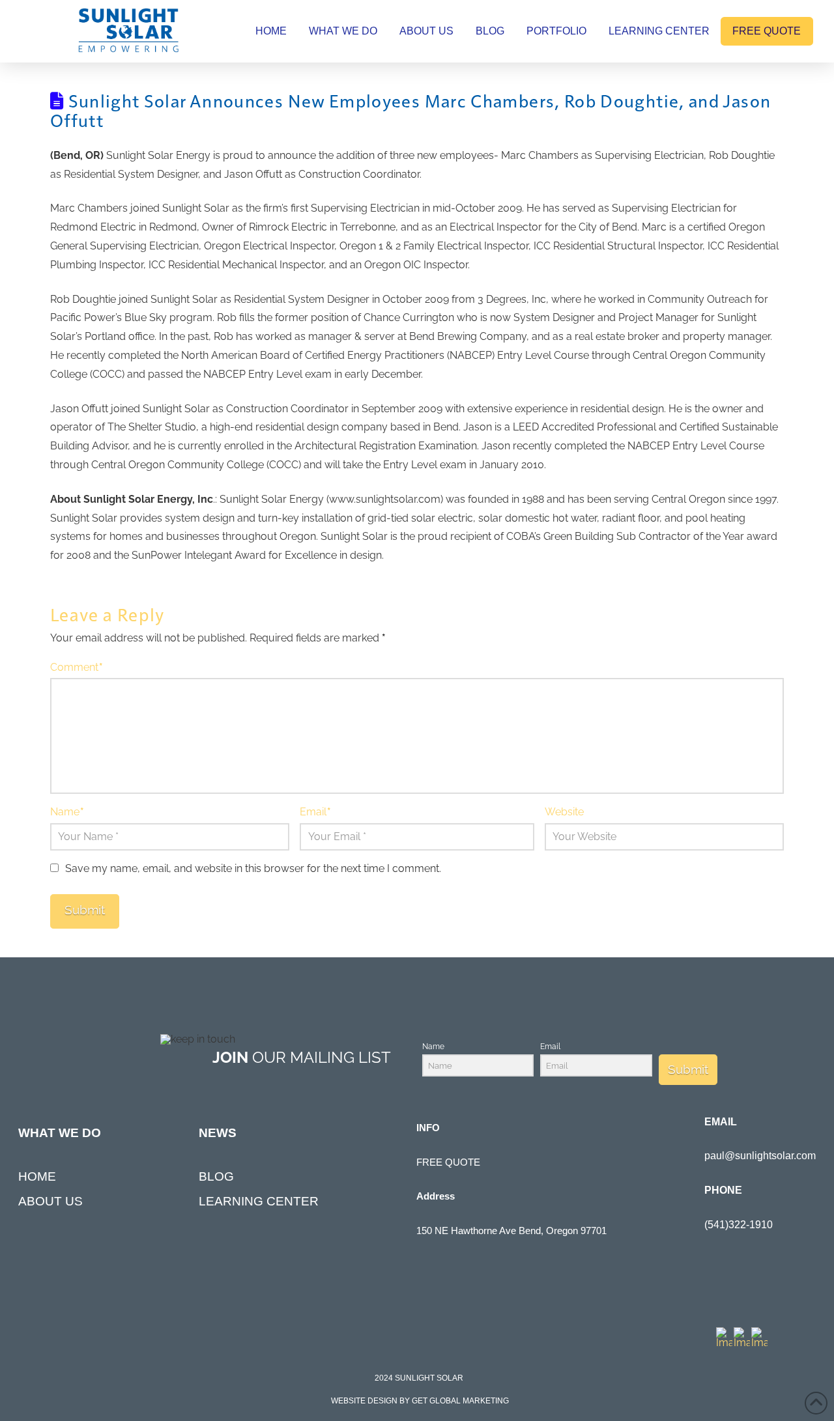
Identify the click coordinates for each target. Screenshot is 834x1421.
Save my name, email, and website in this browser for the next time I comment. (253, 868)
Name (67, 812)
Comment (76, 667)
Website (564, 812)
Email (315, 812)
